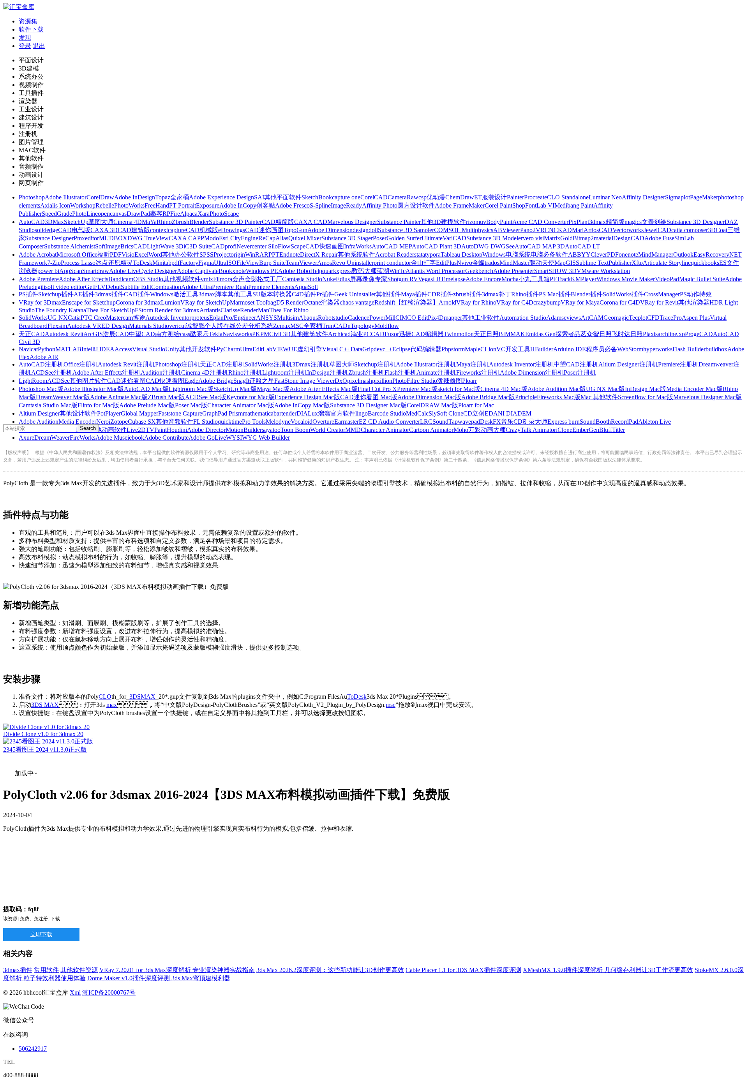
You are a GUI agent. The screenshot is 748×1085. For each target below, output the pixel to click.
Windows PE (262, 271)
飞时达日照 (627, 334)
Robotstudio (333, 317)
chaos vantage (357, 302)
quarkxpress (337, 271)
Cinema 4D (127, 221)
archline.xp (671, 334)
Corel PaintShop (505, 205)
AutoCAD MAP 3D (540, 246)
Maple (472, 349)
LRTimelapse (449, 279)
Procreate (535, 197)
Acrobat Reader (394, 254)
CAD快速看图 (165, 380)
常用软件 (46, 970)
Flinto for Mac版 (98, 405)
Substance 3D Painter (235, 221)
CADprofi (223, 246)
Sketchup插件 (56, 294)
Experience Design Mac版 (307, 397)
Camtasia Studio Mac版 (48, 405)
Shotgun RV (402, 279)
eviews (572, 317)
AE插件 (84, 294)
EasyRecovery (711, 254)
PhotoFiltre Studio (414, 380)
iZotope (118, 421)
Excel (141, 254)
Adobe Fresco (292, 205)
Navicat (28, 349)
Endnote (289, 254)
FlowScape (291, 246)
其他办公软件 (180, 254)
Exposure (207, 205)
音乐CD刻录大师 (524, 421)
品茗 (580, 334)
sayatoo (271, 429)
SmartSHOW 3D (555, 271)
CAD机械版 (202, 230)
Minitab (161, 262)
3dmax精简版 (607, 221)
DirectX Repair (319, 254)
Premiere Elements (271, 287)
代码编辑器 (425, 349)
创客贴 (265, 205)
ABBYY (579, 254)
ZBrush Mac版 (166, 397)
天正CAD (32, 334)
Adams (555, 317)
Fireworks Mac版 (558, 397)
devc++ (383, 349)
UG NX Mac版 (605, 389)
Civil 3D (280, 334)
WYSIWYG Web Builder (258, 437)
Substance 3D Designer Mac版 (368, 405)
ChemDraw (459, 197)
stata (419, 254)
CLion (488, 349)
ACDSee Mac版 (205, 397)
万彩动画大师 (487, 429)
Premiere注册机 (678, 364)
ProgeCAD (699, 334)
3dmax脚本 (213, 294)
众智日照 (599, 334)
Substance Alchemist (69, 246)
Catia (74, 317)
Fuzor (392, 334)
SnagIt (241, 380)
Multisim (288, 317)
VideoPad (667, 279)
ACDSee (58, 380)
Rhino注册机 (245, 372)
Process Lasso (78, 262)
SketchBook (317, 197)
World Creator (327, 429)
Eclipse (401, 349)
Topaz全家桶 (172, 197)
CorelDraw (100, 197)
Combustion (166, 287)
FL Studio (205, 421)
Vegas (425, 279)
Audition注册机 (161, 372)
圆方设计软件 (416, 205)
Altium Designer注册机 (628, 364)
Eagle (191, 380)
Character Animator (385, 429)
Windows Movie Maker (625, 279)
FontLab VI (539, 205)
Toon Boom (295, 429)
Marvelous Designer (352, 221)
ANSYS (266, 317)
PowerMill (382, 317)
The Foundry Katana (60, 310)
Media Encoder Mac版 (694, 389)
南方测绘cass (172, 334)
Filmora (222, 279)
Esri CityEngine (238, 238)
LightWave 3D (165, 246)
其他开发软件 (198, 349)
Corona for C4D (620, 302)
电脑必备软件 (549, 254)
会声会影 (244, 279)
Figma (206, 262)
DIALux (307, 413)
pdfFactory (184, 262)
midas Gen (542, 334)
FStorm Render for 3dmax (167, 310)
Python (46, 349)
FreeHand (157, 205)
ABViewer (506, 230)
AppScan (70, 271)
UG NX (58, 317)
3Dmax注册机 (310, 364)
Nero (102, 421)
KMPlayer (583, 279)
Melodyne (278, 421)
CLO (105, 696)
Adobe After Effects (83, 279)
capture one (346, 197)
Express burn (563, 421)
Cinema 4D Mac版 (503, 389)
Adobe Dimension (330, 230)
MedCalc (417, 413)
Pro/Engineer (240, 317)
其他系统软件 (356, 254)
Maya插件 (414, 294)
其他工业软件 (480, 317)
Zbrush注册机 (366, 372)
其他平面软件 (283, 197)
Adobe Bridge (215, 380)
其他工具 (240, 294)
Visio (128, 254)
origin (238, 254)
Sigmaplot (677, 197)
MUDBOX (113, 238)
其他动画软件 (108, 429)
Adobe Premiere (39, 279)
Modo (211, 238)
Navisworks (237, 334)
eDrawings (231, 230)
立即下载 (41, 934)
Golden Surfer (404, 238)
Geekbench (479, 271)
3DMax (54, 221)
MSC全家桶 (306, 325)
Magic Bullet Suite (702, 279)
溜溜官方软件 (336, 413)
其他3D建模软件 (443, 221)
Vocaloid (301, 421)
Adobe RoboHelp (300, 271)
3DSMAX (142, 696)
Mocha (510, 279)
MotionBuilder (244, 429)
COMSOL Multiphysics (463, 230)
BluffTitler (612, 429)
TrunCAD (335, 325)
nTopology (361, 325)
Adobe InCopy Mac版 (302, 405)
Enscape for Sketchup (89, 302)
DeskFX (490, 421)
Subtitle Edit (136, 287)
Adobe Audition (38, 421)
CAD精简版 (278, 221)
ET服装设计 (490, 197)
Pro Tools (254, 421)
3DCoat (717, 230)
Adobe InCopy (237, 205)
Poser (379, 238)
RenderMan (254, 310)
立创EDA (485, 413)
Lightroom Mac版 (191, 389)
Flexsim (57, 325)
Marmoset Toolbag (253, 302)
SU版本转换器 (272, 294)
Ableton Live (654, 421)
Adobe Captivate (198, 271)
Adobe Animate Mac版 (119, 397)
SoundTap (445, 421)
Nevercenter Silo (257, 246)
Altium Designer (39, 413)
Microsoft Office (76, 254)
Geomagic (616, 317)
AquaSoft (306, 287)
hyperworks (657, 349)
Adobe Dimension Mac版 (429, 397)
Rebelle (104, 205)
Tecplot (638, 317)
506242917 (33, 1048)
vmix (207, 279)
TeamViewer (301, 262)
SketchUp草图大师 (88, 221)
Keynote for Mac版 (250, 397)
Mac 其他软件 (599, 397)
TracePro (671, 317)
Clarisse (230, 310)
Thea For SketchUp (110, 310)
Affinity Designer (643, 197)
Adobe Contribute (166, 437)
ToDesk (142, 262)
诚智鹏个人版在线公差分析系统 (229, 325)
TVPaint (156, 429)
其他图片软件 (88, 380)
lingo (361, 413)
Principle (526, 397)
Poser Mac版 (191, 405)
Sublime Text (592, 262)
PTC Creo (93, 317)
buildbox (716, 349)
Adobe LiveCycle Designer (143, 271)
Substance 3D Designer (696, 221)
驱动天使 (541, 262)
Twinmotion (459, 334)
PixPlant (578, 221)
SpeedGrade (57, 213)
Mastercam (119, 317)
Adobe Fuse (659, 238)
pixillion (382, 380)
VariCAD (454, 238)
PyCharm (228, 349)
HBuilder (541, 349)
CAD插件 (137, 294)
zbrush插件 (467, 294)
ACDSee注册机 (51, 372)
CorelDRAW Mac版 (432, 405)
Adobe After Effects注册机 (106, 372)
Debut (113, 287)
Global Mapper (139, 413)
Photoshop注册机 (177, 364)
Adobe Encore (483, 279)
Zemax (281, 325)
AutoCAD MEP (392, 246)
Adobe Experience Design (221, 197)
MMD (353, 429)
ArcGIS (93, 334)
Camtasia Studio (302, 279)
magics (633, 221)
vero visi (533, 238)
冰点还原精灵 (114, 262)
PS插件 (28, 294)
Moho (460, 429)
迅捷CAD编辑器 (421, 334)
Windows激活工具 (174, 294)
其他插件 (388, 294)
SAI (259, 197)
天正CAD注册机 (222, 364)
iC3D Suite (197, 246)
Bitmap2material (593, 238)
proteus (200, 317)
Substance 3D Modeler (494, 238)
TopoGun (295, 230)
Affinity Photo (379, 205)
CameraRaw (403, 197)
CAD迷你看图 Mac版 (368, 397)
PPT (273, 254)
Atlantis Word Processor (435, 271)
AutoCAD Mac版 (146, 389)
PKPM (260, 334)
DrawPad (138, 213)
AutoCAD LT (582, 246)
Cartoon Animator (431, 429)
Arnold (447, 302)
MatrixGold (558, 238)
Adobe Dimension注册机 (532, 372)
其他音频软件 (174, 421)
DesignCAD (628, 238)
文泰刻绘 (654, 221)
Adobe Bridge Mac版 (488, 397)
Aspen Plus (696, 317)
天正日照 (486, 334)
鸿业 (357, 334)
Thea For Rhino (289, 310)
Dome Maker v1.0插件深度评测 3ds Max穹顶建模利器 (158, 978)
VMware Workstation (603, 271)
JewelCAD (657, 230)
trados (492, 262)
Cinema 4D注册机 (204, 372)
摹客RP (160, 213)
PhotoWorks (129, 205)
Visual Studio (148, 349)
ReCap (266, 238)
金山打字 (423, 262)
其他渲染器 (693, 302)
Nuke (329, 279)
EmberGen (585, 429)
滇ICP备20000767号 (109, 992)
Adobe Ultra (196, 287)
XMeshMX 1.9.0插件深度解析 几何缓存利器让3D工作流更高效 (608, 970)
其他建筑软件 (309, 334)
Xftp (637, 262)
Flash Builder (689, 349)
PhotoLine (85, 213)
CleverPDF (605, 254)
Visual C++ (336, 349)
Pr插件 (325, 294)
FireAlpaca (184, 213)
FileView (247, 262)
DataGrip (362, 349)
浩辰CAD (116, 334)
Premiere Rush (230, 287)
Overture (323, 421)
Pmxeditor (86, 238)
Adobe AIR (44, 357)
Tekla (215, 334)
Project (222, 254)
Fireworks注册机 (478, 372)
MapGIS (565, 262)
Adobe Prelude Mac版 (147, 405)
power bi (48, 271)
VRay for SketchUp (205, 302)
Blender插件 (587, 294)
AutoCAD (32, 221)
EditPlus (446, 262)
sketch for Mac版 (459, 389)
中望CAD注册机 (576, 364)
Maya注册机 (472, 364)
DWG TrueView (148, 238)
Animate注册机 (436, 372)
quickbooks (705, 262)
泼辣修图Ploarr (457, 380)
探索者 (565, 334)
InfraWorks (358, 246)
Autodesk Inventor (168, 317)
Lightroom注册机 (284, 372)
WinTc (397, 271)
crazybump (547, 302)
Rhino (164, 221)
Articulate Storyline (667, 262)
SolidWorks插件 (623, 294)
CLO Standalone (568, 197)
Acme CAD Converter (540, 221)
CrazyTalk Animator (531, 429)
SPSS (206, 254)
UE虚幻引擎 (305, 349)
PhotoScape (224, 213)
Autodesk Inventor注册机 (521, 364)
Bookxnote (232, 271)
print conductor (392, 262)
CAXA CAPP (186, 238)
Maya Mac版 (273, 389)
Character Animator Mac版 (240, 405)
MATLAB (68, 349)
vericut (177, 325)
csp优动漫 (431, 197)
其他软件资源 (79, 970)
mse (390, 704)
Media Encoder (77, 421)
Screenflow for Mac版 (645, 397)
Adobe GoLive (207, 437)
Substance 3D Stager (347, 238)
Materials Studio (149, 325)
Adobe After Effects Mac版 (323, 389)
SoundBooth (595, 421)
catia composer (689, 230)
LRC (426, 421)
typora (433, 254)
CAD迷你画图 (264, 230)
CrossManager (662, 294)
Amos (324, 262)
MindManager (655, 254)
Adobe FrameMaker (460, 205)
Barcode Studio (387, 413)
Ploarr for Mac (476, 405)
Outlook (683, 254)
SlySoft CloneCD (450, 413)
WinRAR (256, 254)
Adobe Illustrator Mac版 (94, 389)
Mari (578, 230)
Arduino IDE (569, 349)
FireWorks (82, 437)
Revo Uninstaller (353, 262)
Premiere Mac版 (417, 389)
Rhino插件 (525, 294)
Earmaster (346, 421)
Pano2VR (532, 230)
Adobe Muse (111, 437)
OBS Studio (148, 279)
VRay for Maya (580, 302)
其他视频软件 (182, 279)
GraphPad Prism (222, 413)
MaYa (149, 221)
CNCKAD (558, 230)
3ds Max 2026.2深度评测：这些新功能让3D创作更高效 (330, 970)
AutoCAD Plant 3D (436, 246)
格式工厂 (269, 279)
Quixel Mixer (304, 238)
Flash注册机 (400, 372)
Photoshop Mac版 (41, 389)
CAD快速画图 (324, 246)
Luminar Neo (605, 197)
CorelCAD (374, 197)
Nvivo (464, 262)
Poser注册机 (580, 372)
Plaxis (650, 334)
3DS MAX (45, 704)
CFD (653, 317)
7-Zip (54, 262)
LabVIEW (276, 349)
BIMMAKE (514, 334)
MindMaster (514, 262)
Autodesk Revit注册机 (126, 364)
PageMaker (704, 197)
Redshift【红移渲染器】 (406, 302)
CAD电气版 (74, 230)
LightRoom (33, 380)
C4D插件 (304, 294)
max (111, 704)
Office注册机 (81, 364)
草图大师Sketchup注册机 (362, 364)
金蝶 (478, 262)
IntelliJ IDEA (98, 349)
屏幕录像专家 (368, 279)
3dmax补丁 (496, 294)
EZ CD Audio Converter (389, 421)
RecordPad (624, 421)
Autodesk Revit (64, 334)
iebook (135, 437)
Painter (515, 197)
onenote (628, 254)
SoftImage (107, 246)
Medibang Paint (573, 205)
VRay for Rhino (476, 302)
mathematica (258, 413)
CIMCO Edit (411, 317)
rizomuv (476, 221)
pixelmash (359, 380)
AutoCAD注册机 (41, 364)
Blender (199, 221)
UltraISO (225, 262)
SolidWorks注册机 (268, 364)
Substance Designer (49, 238)
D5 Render (289, 302)
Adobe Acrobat (37, 254)
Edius (343, 279)
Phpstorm (453, 349)
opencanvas (112, 213)
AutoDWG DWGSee (488, 246)
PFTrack (560, 279)
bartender (284, 413)
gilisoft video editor (61, 287)
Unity (172, 349)
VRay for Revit (659, 302)
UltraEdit (251, 349)
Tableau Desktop (461, 254)
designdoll (365, 230)
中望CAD (142, 334)
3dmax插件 (109, 294)
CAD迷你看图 (126, 380)
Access (123, 349)
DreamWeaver (52, 437)
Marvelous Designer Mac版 (707, 397)
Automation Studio (522, 317)
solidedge (46, 230)
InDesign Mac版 (645, 389)
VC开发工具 (513, 349)
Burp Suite (272, 262)
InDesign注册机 (327, 372)
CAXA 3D (104, 230)
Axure (26, 437)
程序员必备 (601, 349)
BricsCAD (133, 246)
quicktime (230, 421)
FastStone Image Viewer (304, 380)
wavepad (469, 421)
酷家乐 (199, 334)
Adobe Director (206, 429)
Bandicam (120, 279)
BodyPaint (499, 221)
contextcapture (168, 230)
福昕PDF (109, 254)
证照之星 (261, 380)
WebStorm (630, 349)
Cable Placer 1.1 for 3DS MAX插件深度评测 (463, 970)
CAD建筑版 (134, 230)
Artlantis (210, 310)
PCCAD (374, 334)
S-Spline (320, 205)
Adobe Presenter (513, 271)
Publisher (620, 262)
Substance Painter (399, 221)
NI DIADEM (514, 413)
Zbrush (180, 221)
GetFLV (95, 287)
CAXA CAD (310, 221)
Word (155, 254)
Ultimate (432, 238)
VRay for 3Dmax (40, 302)
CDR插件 (440, 294)
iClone (564, 429)
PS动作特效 (696, 294)
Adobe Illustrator (65, 197)
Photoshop (32, 197)
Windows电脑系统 (506, 254)
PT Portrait (182, 205)
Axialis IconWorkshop (67, 205)
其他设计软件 (78, 413)
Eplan (216, 317)
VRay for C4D (514, 302)
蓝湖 (383, 271)
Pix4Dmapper (445, 317)
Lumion (170, 302)
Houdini (177, 429)
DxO (341, 380)
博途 (139, 317)
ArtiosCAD (598, 230)
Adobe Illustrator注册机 (426, 364)
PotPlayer (109, 413)
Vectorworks (628, 230)
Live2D (136, 429)
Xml (75, 992)
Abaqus (308, 317)
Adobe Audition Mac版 (556, 389)
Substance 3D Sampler (406, 230)
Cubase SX (142, 421)
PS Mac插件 (555, 294)
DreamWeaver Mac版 (63, 397)
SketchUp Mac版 (235, 389)
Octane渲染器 (321, 302)
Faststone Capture (180, 413)
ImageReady (346, 205)
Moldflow (386, 325)
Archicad (339, 334)
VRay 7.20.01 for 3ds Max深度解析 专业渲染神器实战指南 (177, 970)
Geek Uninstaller (355, 294)
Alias (281, 238)
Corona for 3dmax (138, 302)
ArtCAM (592, 317)
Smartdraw (95, 271)
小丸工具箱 (534, 279)
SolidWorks (33, 317)
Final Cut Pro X (377, 389)
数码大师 (364, 271)
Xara (204, 213)
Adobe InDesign (134, 197)
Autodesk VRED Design (98, 325)
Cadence (358, 317)
